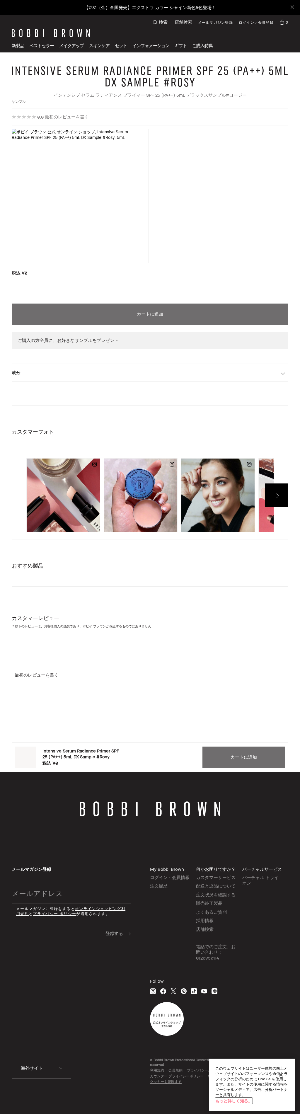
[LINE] (214, 991)
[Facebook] (163, 991)
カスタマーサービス (216, 877)
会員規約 (175, 1070)
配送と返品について (216, 885)
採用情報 (205, 920)
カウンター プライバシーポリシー (177, 1076)
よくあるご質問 (211, 911)
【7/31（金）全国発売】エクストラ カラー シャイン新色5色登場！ (150, 7)
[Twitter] (173, 991)
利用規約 (157, 1070)
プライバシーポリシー (204, 1070)
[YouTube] (204, 991)
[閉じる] (281, 1074)
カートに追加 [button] (150, 313)
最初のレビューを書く (67, 116)
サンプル (19, 101)
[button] (150, 45)
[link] (283, 22)
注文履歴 (159, 885)
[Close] (292, 7)
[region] (252, 1085)
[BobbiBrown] (51, 33)
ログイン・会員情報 (170, 877)
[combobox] (41, 1068)
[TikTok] (194, 991)
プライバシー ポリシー (54, 914)
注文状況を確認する (216, 894)
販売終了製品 (209, 903)
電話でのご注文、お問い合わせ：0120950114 (216, 952)
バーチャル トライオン (260, 880)
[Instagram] (153, 991)
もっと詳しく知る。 (233, 1100)
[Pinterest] (184, 991)
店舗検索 (183, 22)
